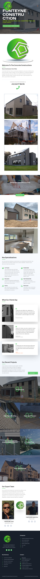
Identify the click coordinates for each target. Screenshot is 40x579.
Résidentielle (26, 267)
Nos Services (5, 554)
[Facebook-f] (6, 550)
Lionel (17, 352)
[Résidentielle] (22, 268)
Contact (22, 554)
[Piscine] (3, 286)
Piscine (6, 285)
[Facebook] (5, 526)
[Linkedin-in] (9, 550)
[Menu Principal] (37, 6)
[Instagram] (11, 550)
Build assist (25, 285)
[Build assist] (22, 286)
